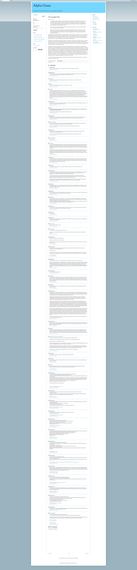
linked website (60, 386)
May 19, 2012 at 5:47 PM (53, 214)
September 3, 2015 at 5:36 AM (54, 524)
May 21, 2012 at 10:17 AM (53, 333)
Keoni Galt (94, 34)
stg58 (50, 78)
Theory (51, 62)
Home (69, 553)
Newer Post (50, 553)
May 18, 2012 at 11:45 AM (53, 81)
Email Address (35, 27)
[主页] (57, 491)
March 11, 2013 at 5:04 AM (53, 463)
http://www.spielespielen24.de (61, 482)
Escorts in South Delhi (53, 519)
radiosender (54, 396)
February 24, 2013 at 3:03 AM (54, 408)
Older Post (87, 553)
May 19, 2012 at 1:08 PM (53, 188)
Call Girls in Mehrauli (53, 522)
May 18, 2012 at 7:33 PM (53, 140)
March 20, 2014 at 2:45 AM (53, 510)
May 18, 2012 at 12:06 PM (53, 86)
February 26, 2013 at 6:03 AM (54, 416)
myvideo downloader (58, 425)
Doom (50, 143)
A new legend (95, 24)
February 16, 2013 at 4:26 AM (54, 387)
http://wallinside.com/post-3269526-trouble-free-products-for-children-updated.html (67, 462)
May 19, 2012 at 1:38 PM (53, 203)
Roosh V (94, 31)
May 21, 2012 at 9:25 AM (53, 325)
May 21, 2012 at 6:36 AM (53, 288)
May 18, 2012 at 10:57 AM (53, 69)
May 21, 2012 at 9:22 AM (53, 318)
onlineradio (55, 451)
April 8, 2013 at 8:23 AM (53, 483)
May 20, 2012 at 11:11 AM (53, 234)
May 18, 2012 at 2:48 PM (53, 119)
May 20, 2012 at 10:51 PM (53, 273)
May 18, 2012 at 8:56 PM (53, 154)
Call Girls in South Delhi (53, 520)
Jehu (50, 89)
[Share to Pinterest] (61, 61)
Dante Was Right (95, 35)
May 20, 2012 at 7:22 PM (53, 256)
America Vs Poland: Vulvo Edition (97, 40)
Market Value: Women (96, 19)
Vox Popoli (94, 23)
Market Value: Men (95, 18)
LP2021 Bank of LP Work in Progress (54, 336)
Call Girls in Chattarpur (53, 523)
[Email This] (57, 61)
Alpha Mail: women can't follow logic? (39, 39)
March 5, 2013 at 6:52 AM (53, 452)
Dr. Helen (94, 36)
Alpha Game (42, 5)
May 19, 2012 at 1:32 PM (53, 194)
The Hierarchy (95, 16)
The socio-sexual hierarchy (38, 34)
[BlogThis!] (58, 61)
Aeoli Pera (50, 223)
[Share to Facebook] (60, 61)
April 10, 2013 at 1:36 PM (53, 492)
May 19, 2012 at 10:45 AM (53, 181)
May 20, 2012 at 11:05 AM (53, 226)
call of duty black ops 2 (53, 368)
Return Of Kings (95, 42)
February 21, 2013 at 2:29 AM (54, 397)
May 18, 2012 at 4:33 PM (53, 127)
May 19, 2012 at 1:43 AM (53, 162)
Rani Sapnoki (51, 513)
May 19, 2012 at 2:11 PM (53, 209)
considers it (52, 19)
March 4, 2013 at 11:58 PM (53, 438)
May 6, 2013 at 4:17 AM (53, 504)
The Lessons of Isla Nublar (96, 29)
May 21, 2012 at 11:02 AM (53, 350)
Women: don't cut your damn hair (39, 37)
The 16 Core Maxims (96, 17)
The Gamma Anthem (37, 45)
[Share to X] (59, 61)
